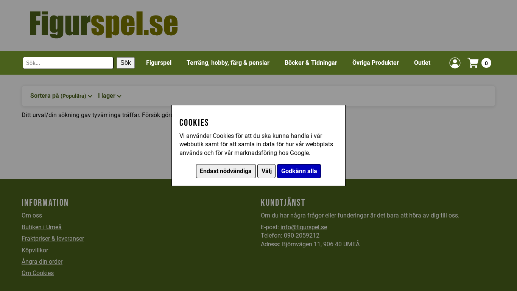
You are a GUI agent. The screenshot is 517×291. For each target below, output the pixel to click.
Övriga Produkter (375, 62)
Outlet (422, 62)
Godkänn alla (299, 171)
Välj (267, 171)
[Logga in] (455, 63)
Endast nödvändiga (226, 171)
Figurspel (158, 62)
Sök (125, 62)
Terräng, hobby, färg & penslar (228, 62)
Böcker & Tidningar (311, 62)
